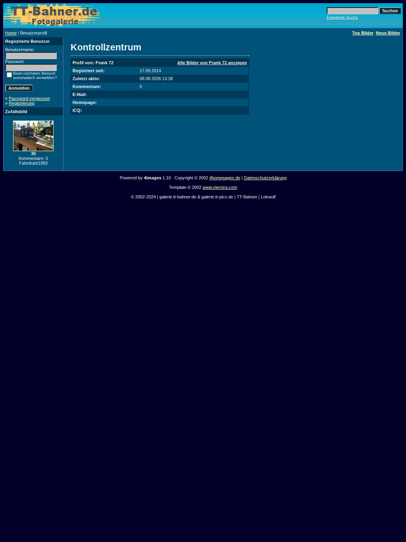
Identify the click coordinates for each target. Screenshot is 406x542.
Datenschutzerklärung (265, 177)
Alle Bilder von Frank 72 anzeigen (212, 62)
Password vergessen (29, 98)
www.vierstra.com (220, 187)
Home (11, 33)
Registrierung (21, 103)
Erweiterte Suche (342, 17)
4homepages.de (224, 177)
